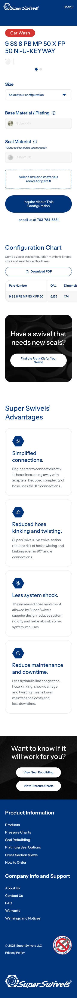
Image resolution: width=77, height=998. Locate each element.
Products (12, 825)
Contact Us (14, 896)
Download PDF (41, 271)
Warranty (12, 911)
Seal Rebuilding (17, 840)
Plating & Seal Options (23, 847)
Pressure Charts (18, 832)
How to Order (15, 862)
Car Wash (20, 33)
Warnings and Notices (22, 918)
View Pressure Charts (38, 786)
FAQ (8, 903)
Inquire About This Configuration (38, 204)
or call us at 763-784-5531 (39, 220)
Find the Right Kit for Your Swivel (38, 360)
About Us (12, 888)
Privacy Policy (15, 953)
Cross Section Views (21, 855)
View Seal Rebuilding (38, 772)
